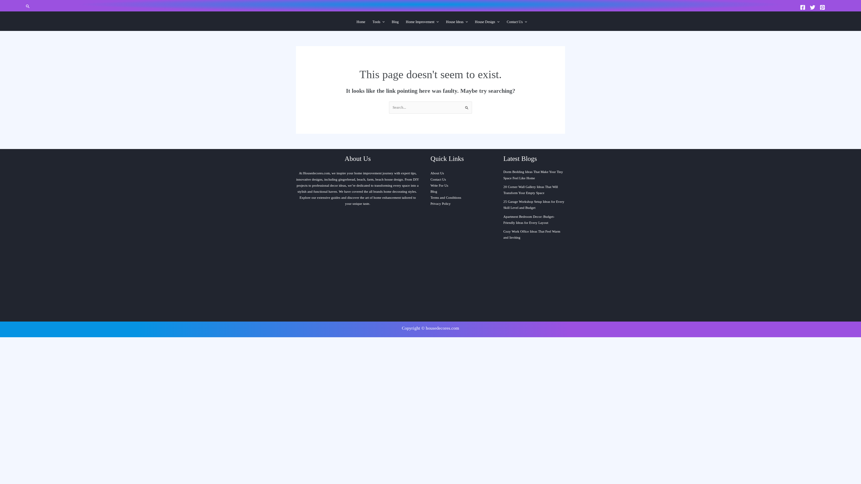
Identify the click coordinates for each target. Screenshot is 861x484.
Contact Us (515, 22)
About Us (437, 173)
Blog (395, 22)
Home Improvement (420, 22)
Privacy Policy (440, 203)
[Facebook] (803, 7)
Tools (376, 22)
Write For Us (439, 185)
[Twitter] (812, 7)
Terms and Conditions (445, 197)
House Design (485, 22)
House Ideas (454, 22)
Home (361, 22)
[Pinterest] (822, 7)
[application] (382, 22)
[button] (28, 6)
